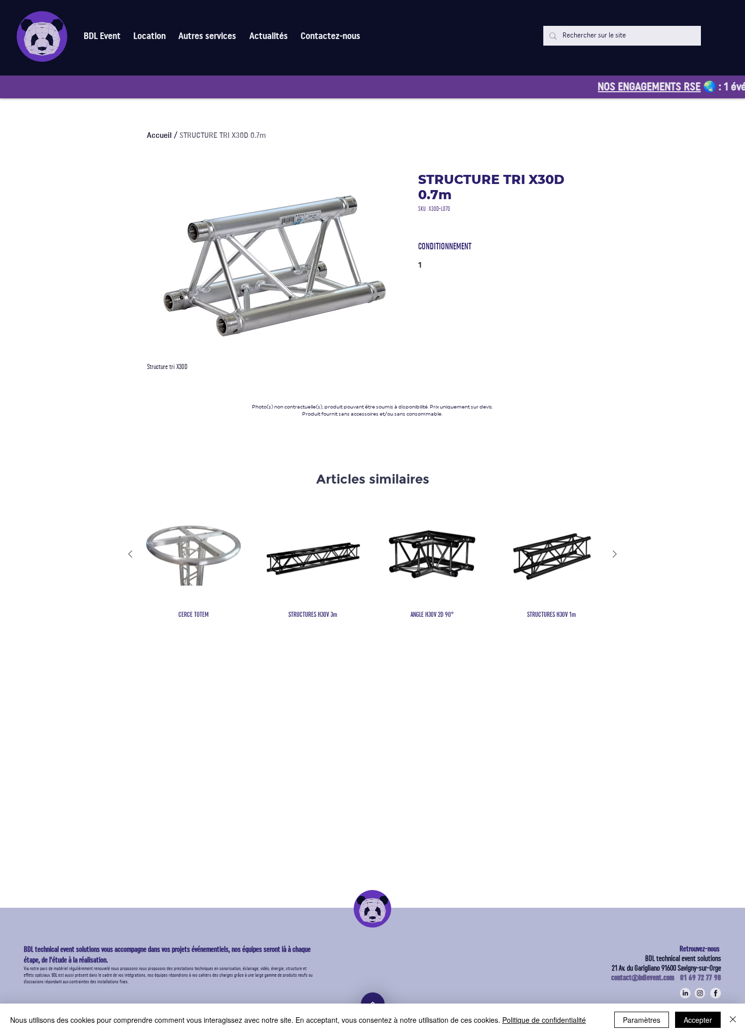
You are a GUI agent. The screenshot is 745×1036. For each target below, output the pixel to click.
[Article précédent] (130, 554)
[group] (372, 562)
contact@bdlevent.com (645, 978)
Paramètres (641, 1020)
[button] (207, 36)
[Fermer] (733, 1020)
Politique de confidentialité (544, 1020)
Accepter (698, 1020)
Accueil (159, 135)
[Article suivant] (615, 554)
